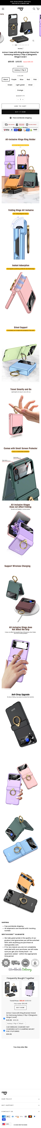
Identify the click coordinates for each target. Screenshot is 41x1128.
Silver (30, 85)
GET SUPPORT (8, 1105)
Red (28, 79)
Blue (21, 79)
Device (20, 66)
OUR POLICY (7, 1099)
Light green (20, 85)
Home (20, 49)
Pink (35, 79)
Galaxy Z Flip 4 (20, 70)
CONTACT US (7, 1111)
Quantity (20, 96)
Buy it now (20, 112)
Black (6, 79)
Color (20, 76)
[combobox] (16, 1023)
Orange (20, 90)
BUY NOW (20, 1007)
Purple (14, 79)
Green (10, 85)
